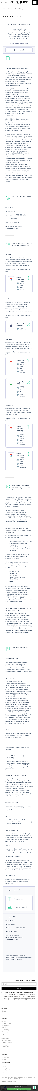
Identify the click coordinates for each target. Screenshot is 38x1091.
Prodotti (4, 1018)
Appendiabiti (5, 1031)
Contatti (10, 9)
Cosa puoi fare (19, 899)
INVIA (19, 989)
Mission (4, 1011)
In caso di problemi (20, 907)
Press (3, 1051)
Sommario (21, 50)
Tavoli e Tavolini (6, 1023)
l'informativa (12, 992)
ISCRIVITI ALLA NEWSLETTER (25, 981)
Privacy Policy (6, 1069)
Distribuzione (6, 1062)
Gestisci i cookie (19, 1086)
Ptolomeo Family (6, 1041)
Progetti (4, 1059)
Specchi (4, 1027)
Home (3, 9)
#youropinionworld (7, 1042)
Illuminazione (5, 1029)
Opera (11, 583)
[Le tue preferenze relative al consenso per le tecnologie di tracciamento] (34, 1087)
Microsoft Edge (14, 579)
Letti (3, 1035)
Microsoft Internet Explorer (17, 577)
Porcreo (4, 1073)
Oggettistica (5, 1039)
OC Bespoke (5, 1057)
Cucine (4, 1037)
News (3, 1049)
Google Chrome (14, 571)
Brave (11, 581)
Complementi (5, 1025)
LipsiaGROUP (12, 1081)
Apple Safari (13, 575)
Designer (4, 1015)
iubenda (8, 956)
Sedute (4, 1021)
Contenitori (5, 1033)
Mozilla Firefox (14, 573)
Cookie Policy (6, 1071)
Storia (3, 1013)
